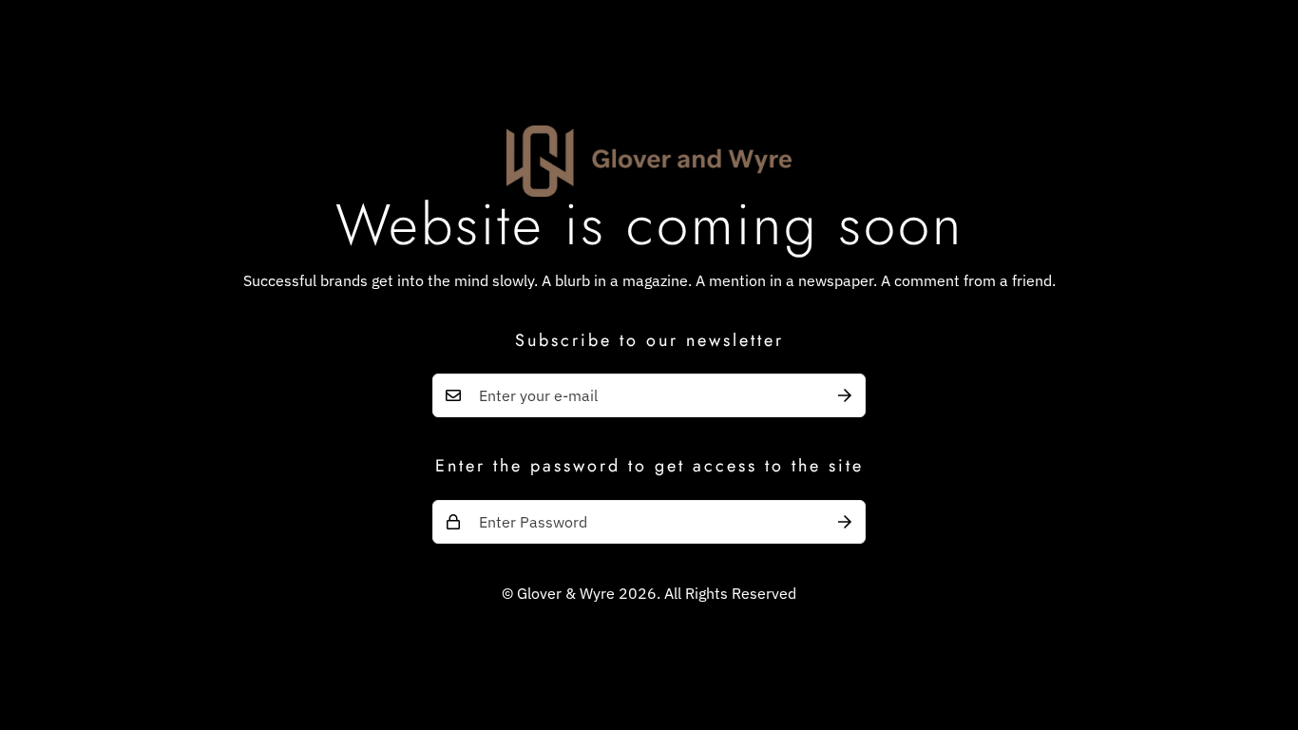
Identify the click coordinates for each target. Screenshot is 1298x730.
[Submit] (845, 395)
